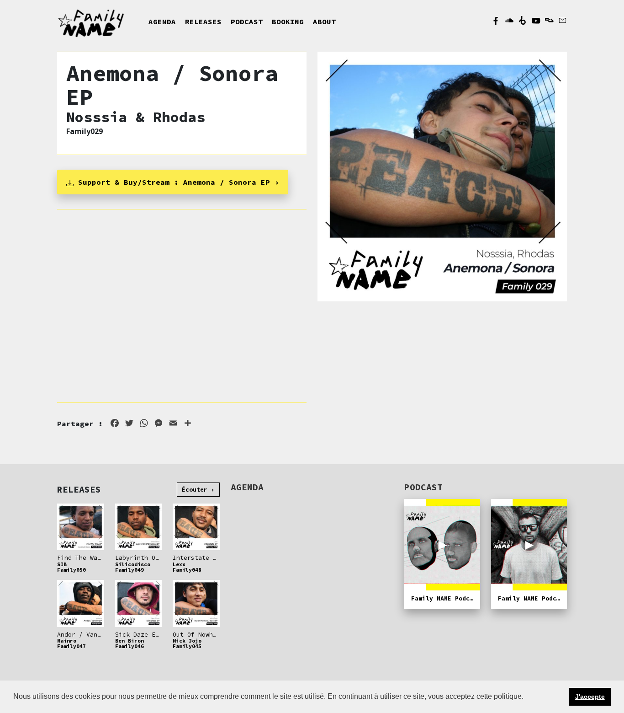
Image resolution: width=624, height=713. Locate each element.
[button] (526, 697)
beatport (522, 20)
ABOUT (324, 21)
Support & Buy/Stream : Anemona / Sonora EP (172, 182)
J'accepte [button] (590, 696)
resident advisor (549, 21)
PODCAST (247, 21)
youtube (535, 20)
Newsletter (562, 20)
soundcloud (509, 20)
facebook (496, 20)
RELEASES (203, 21)
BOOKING (288, 21)
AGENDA (162, 21)
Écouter (194, 489)
